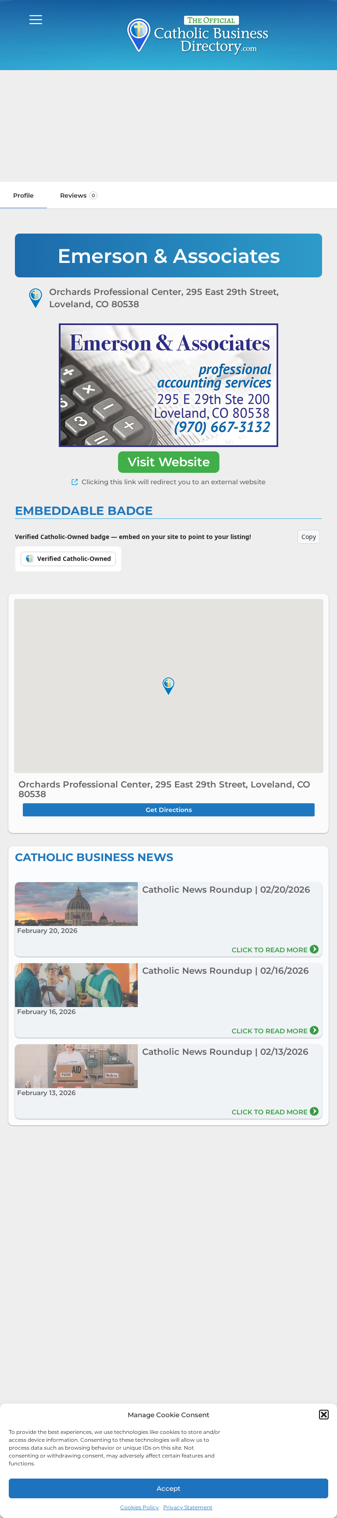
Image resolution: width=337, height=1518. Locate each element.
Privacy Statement (187, 1507)
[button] (323, 1414)
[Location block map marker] (168, 686)
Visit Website (169, 461)
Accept (168, 1488)
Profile (23, 195)
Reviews (77, 195)
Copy (308, 536)
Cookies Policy (139, 1507)
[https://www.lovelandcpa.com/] (168, 385)
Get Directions (169, 810)
